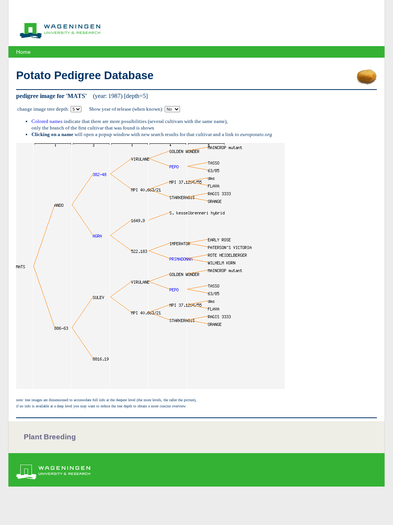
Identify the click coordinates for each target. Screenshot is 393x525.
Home (23, 52)
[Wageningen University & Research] (60, 36)
